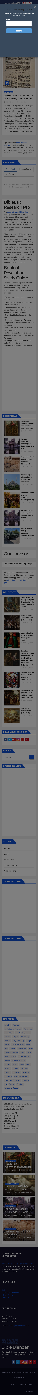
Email (8, 19)
